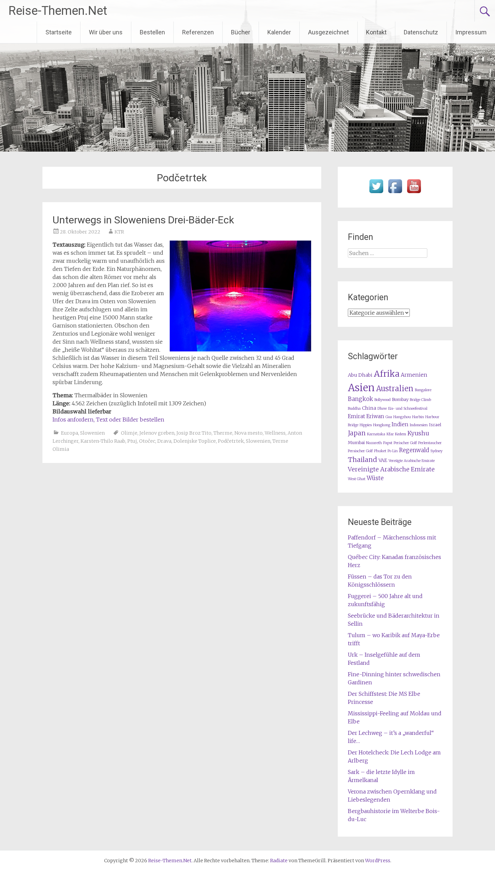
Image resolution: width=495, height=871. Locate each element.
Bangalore (423, 390)
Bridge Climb (420, 400)
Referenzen (198, 32)
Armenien (414, 375)
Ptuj (132, 441)
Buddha (354, 408)
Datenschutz (421, 32)
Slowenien (92, 433)
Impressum (471, 32)
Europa (69, 433)
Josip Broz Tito (193, 433)
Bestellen (152, 32)
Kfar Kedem (396, 434)
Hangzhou (402, 417)
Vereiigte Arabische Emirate (412, 461)
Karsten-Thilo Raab (102, 441)
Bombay (400, 399)
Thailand (362, 460)
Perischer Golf (405, 443)
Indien (400, 424)
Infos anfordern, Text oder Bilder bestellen (108, 419)
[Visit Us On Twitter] (376, 193)
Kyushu (418, 433)
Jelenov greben (156, 433)
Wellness (275, 433)
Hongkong (381, 425)
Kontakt (376, 32)
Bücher (240, 32)
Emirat (356, 416)
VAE (382, 460)
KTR (119, 232)
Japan (357, 433)
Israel (435, 425)
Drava (164, 441)
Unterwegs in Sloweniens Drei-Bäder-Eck (143, 220)
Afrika (386, 373)
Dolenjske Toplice (194, 441)
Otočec (147, 441)
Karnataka (376, 434)
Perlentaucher (430, 443)
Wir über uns (106, 32)
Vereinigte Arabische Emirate (391, 469)
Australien (395, 388)
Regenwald (414, 450)
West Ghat (356, 479)
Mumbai (356, 442)
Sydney (436, 451)
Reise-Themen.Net (57, 11)
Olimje (129, 433)
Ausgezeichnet (328, 32)
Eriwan (375, 416)
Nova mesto (248, 433)
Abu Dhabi (360, 375)
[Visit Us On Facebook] (395, 193)
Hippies (366, 425)
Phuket (380, 451)
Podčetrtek (231, 441)
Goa (389, 417)
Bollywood (382, 400)
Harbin (418, 417)
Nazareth (374, 443)
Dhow (382, 408)
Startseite (58, 32)
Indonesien (419, 425)
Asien (361, 387)
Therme (222, 433)
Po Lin (393, 451)
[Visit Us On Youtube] (413, 193)
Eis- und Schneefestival (407, 408)
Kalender (279, 32)
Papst (387, 443)
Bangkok (360, 399)
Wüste (375, 478)
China (369, 408)
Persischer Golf (360, 451)
